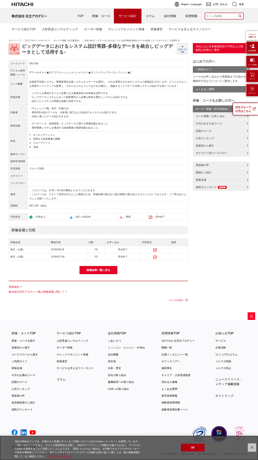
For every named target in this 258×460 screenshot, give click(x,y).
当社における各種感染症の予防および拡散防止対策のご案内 (219, 48)
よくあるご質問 (205, 89)
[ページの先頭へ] (251, 316)
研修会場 (201, 179)
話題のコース (204, 130)
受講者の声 (202, 165)
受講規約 (14, 286)
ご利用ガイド (204, 69)
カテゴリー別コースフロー (211, 152)
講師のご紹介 (204, 172)
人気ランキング (205, 138)
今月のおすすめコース (209, 123)
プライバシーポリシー (60, 456)
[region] (129, 448)
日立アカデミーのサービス (37, 40)
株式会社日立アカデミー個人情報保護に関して (36, 291)
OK (193, 447)
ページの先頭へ (176, 300)
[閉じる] (252, 447)
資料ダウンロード (207, 187)
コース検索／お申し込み (210, 116)
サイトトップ (15, 40)
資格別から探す (205, 145)
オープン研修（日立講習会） (67, 40)
